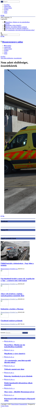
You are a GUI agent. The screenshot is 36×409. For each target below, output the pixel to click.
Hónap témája (8, 8)
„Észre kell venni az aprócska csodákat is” (16, 28)
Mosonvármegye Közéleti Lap (9, 269)
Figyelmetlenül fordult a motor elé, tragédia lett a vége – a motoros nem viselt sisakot (17, 279)
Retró (5, 12)
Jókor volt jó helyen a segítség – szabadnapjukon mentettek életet (12, 295)
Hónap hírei (7, 6)
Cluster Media (4, 406)
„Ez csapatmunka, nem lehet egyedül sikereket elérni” (20, 30)
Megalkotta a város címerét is (13, 25)
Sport (5, 11)
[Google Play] (2, 15)
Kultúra (6, 9)
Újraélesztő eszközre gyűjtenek (11, 321)
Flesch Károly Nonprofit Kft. (19, 404)
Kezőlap (3, 56)
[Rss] (3, 15)
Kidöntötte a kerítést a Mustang (12, 309)
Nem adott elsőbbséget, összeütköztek (11, 58)
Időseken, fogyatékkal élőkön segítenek (16, 27)
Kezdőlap (7, 4)
